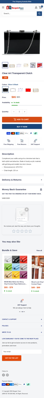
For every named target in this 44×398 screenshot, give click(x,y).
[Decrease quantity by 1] (14, 112)
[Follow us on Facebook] (3, 375)
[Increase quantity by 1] (25, 112)
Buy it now (22, 127)
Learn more (6, 198)
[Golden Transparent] (35, 89)
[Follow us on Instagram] (7, 375)
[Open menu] (3, 7)
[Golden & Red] (28, 89)
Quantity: (5, 111)
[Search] (39, 13)
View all (39, 250)
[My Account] (36, 7)
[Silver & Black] (5, 89)
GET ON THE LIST (11, 358)
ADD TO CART (23, 119)
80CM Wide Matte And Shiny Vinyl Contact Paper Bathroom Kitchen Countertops (14, 283)
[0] (40, 7)
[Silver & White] (20, 89)
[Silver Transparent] (13, 89)
